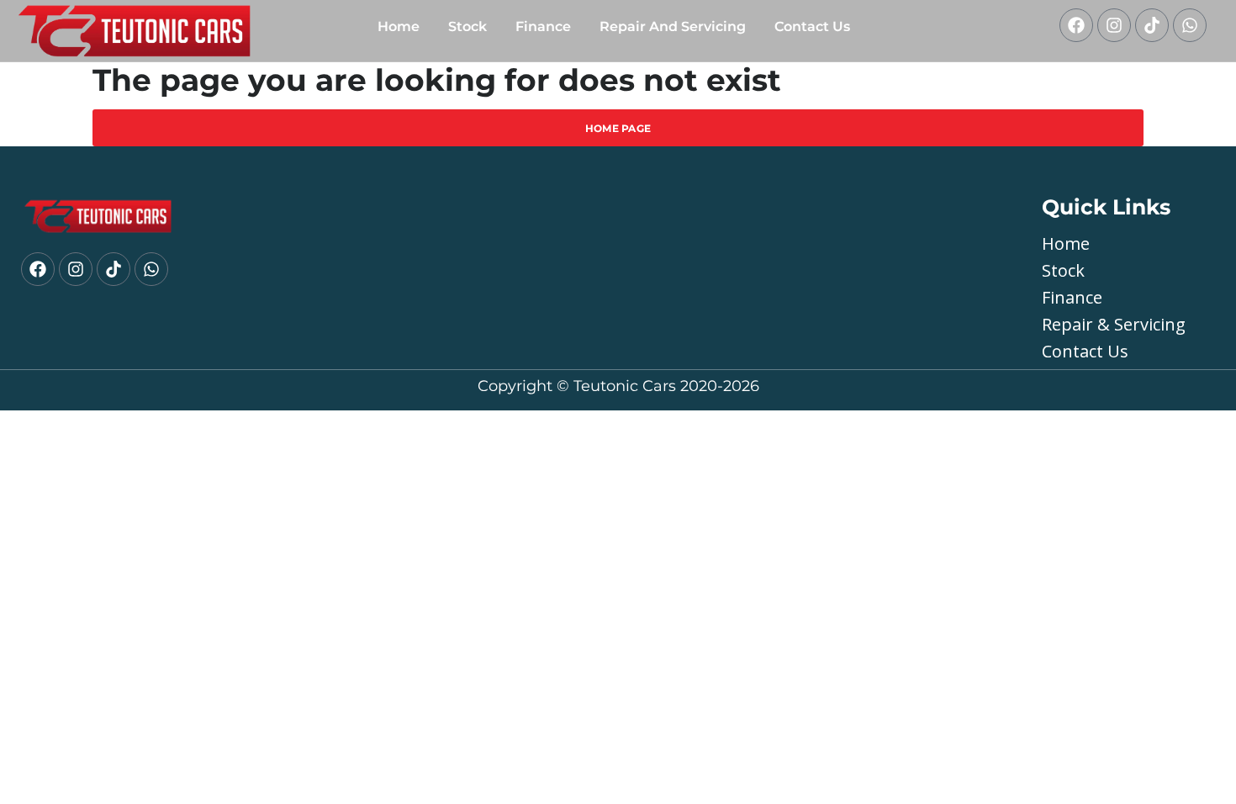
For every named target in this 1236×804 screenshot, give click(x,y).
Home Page (618, 128)
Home (399, 26)
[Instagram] (1114, 25)
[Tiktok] (1152, 25)
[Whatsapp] (1190, 25)
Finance (543, 26)
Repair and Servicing (673, 26)
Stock (467, 26)
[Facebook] (1076, 25)
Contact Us (812, 26)
